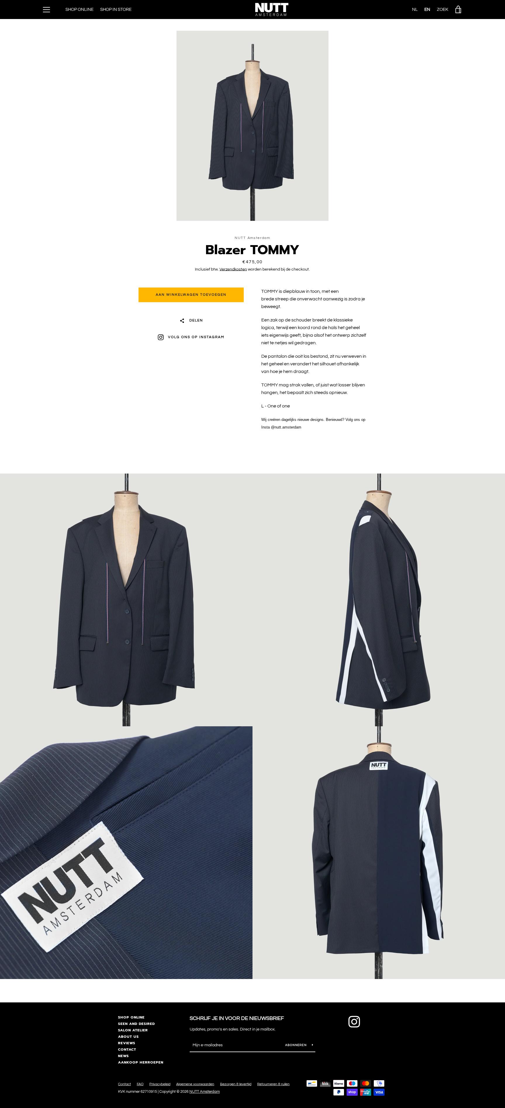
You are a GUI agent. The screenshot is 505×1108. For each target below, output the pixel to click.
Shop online (131, 1017)
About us (128, 1036)
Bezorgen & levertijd (235, 1084)
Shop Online (79, 9)
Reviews (126, 1043)
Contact (127, 1049)
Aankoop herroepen (140, 1062)
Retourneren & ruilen (273, 1084)
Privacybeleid (159, 1084)
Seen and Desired (136, 1023)
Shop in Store (116, 9)
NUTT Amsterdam (204, 1092)
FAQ (140, 1084)
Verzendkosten (233, 269)
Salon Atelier (133, 1030)
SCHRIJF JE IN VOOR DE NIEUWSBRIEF (237, 1018)
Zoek (442, 9)
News (123, 1056)
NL (415, 9)
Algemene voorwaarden (195, 1084)
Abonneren (296, 1045)
